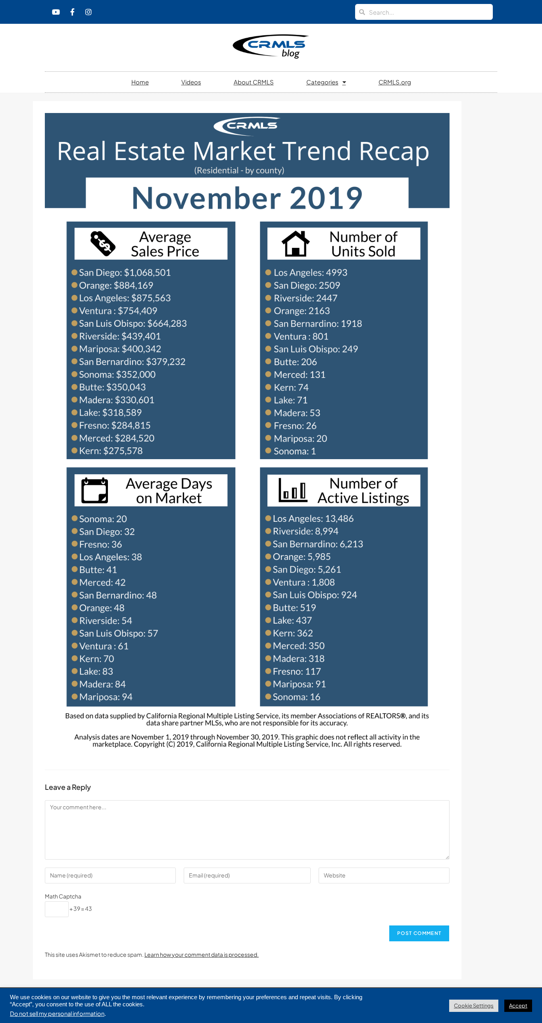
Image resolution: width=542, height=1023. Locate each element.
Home (140, 82)
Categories (322, 82)
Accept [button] (518, 1005)
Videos (191, 82)
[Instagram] (88, 12)
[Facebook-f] (72, 12)
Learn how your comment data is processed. (201, 954)
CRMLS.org (395, 82)
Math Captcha (63, 896)
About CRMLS (254, 82)
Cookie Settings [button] (474, 1005)
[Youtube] (56, 12)
